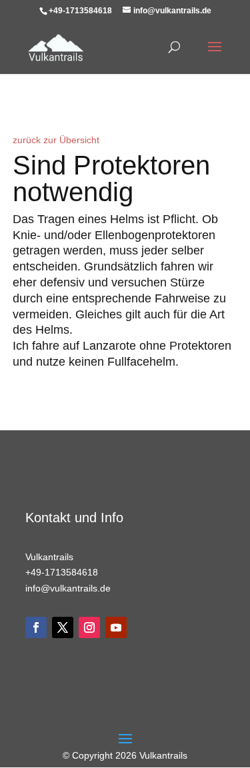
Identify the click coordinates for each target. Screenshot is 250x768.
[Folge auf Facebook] (36, 627)
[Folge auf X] (62, 627)
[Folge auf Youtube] (116, 627)
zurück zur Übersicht (56, 140)
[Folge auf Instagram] (89, 627)
